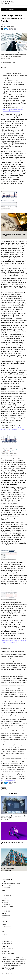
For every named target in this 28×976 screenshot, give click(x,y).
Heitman (9, 870)
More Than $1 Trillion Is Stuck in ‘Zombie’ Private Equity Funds (13, 817)
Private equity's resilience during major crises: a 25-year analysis (13, 109)
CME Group (10, 237)
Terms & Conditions (10, 961)
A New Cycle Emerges (7, 868)
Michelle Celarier (4, 819)
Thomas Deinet (4, 845)
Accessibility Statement (19, 963)
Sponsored (4, 788)
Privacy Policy (7, 965)
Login (11, 973)
